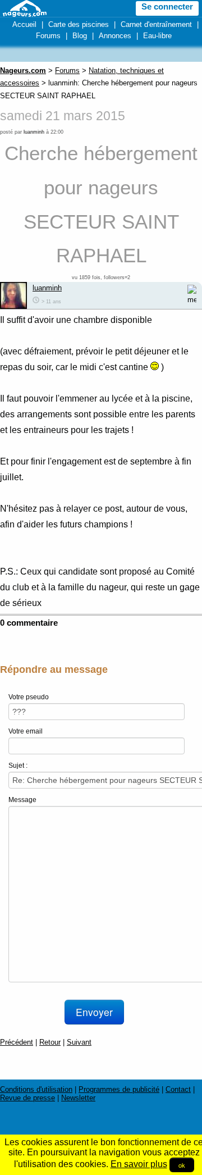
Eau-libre (157, 35)
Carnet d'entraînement (156, 24)
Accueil (24, 24)
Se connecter (167, 6)
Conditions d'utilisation (36, 1089)
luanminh (34, 132)
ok (181, 1164)
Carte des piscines (78, 24)
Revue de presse (27, 1098)
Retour (50, 1042)
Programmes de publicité (119, 1089)
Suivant (79, 1042)
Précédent (16, 1042)
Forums (48, 35)
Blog (79, 35)
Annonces (115, 35)
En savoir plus (139, 1164)
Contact (178, 1089)
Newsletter (78, 1098)
